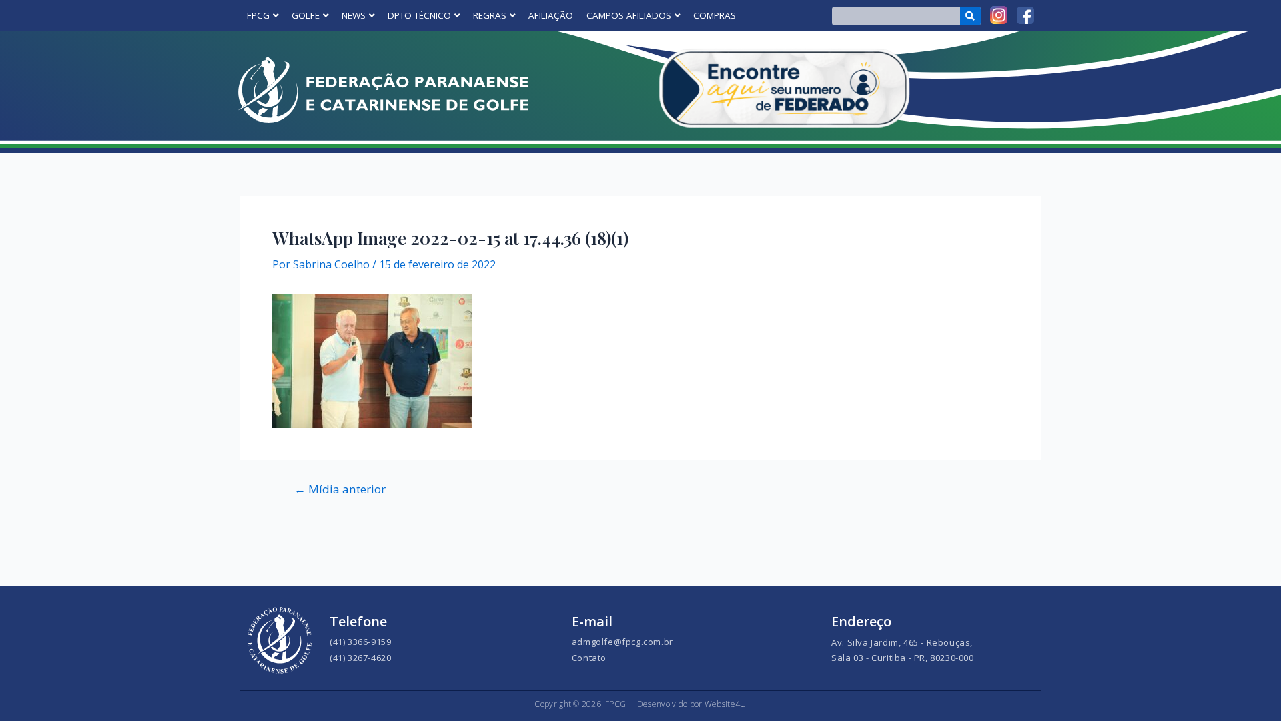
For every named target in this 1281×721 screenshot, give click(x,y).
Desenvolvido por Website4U (692, 704)
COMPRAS (714, 15)
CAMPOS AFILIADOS (628, 15)
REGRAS (489, 15)
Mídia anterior (340, 489)
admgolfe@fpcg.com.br (622, 642)
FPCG (258, 15)
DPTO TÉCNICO (419, 15)
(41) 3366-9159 (360, 642)
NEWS (354, 15)
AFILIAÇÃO (550, 15)
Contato (589, 658)
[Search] (970, 16)
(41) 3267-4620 (360, 658)
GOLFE (306, 15)
